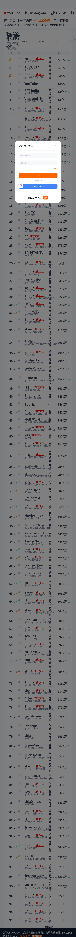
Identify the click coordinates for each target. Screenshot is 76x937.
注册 (56, 146)
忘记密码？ (54, 169)
